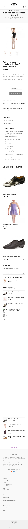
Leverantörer (6, 497)
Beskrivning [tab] (7, 117)
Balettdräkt (18, 108)
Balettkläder (5, 110)
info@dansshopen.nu (10, 480)
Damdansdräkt (15, 110)
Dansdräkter (22, 103)
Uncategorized (10, 17)
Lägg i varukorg (15, 93)
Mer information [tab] (8, 120)
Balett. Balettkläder (11, 108)
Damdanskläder (15, 103)
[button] (23, 29)
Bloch (9, 103)
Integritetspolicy (6, 505)
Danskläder (5, 105)
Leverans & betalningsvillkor (9, 500)
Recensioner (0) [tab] (8, 123)
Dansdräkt (21, 110)
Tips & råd (5, 508)
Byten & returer (6, 502)
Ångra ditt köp (14, 447)
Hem (5, 17)
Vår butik (5, 495)
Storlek (5, 89)
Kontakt (4, 510)
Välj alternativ (23, 196)
